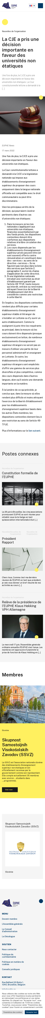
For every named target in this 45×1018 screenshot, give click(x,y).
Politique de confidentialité (9, 955)
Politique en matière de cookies (13, 963)
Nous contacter (9, 949)
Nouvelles (6, 532)
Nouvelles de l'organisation (14, 31)
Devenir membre (9, 919)
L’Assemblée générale (12, 924)
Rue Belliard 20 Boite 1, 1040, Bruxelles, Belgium (13, 983)
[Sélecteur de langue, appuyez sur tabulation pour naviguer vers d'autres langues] (32, 5)
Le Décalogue (8, 936)
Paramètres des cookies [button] (13, 1012)
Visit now (7, 789)
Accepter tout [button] (31, 1012)
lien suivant (34, 430)
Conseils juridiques (11, 969)
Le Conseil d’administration (9, 930)
